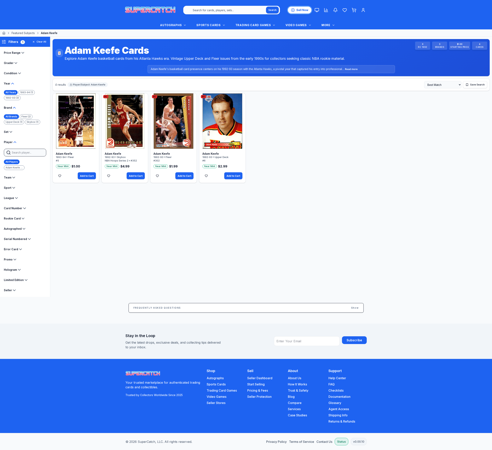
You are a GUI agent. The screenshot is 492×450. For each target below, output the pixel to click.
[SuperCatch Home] (150, 10)
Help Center (337, 378)
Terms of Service (301, 442)
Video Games (216, 397)
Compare (295, 403)
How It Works (297, 384)
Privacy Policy (276, 442)
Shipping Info (338, 415)
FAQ (331, 384)
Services (294, 409)
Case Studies (297, 415)
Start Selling (256, 384)
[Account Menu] (363, 10)
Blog (291, 397)
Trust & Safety (298, 390)
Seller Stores (216, 403)
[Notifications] (335, 10)
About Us (294, 378)
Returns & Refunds (341, 421)
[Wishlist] (344, 10)
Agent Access (338, 409)
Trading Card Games (222, 390)
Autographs (215, 378)
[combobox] (231, 10)
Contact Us (324, 442)
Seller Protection (259, 397)
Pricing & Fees (257, 390)
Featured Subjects (23, 33)
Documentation (339, 397)
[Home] (3, 33)
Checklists (336, 390)
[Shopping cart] (354, 10)
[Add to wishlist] (60, 176)
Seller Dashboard (259, 378)
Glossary (334, 403)
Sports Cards (216, 384)
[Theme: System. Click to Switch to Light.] (317, 10)
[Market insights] (326, 10)
